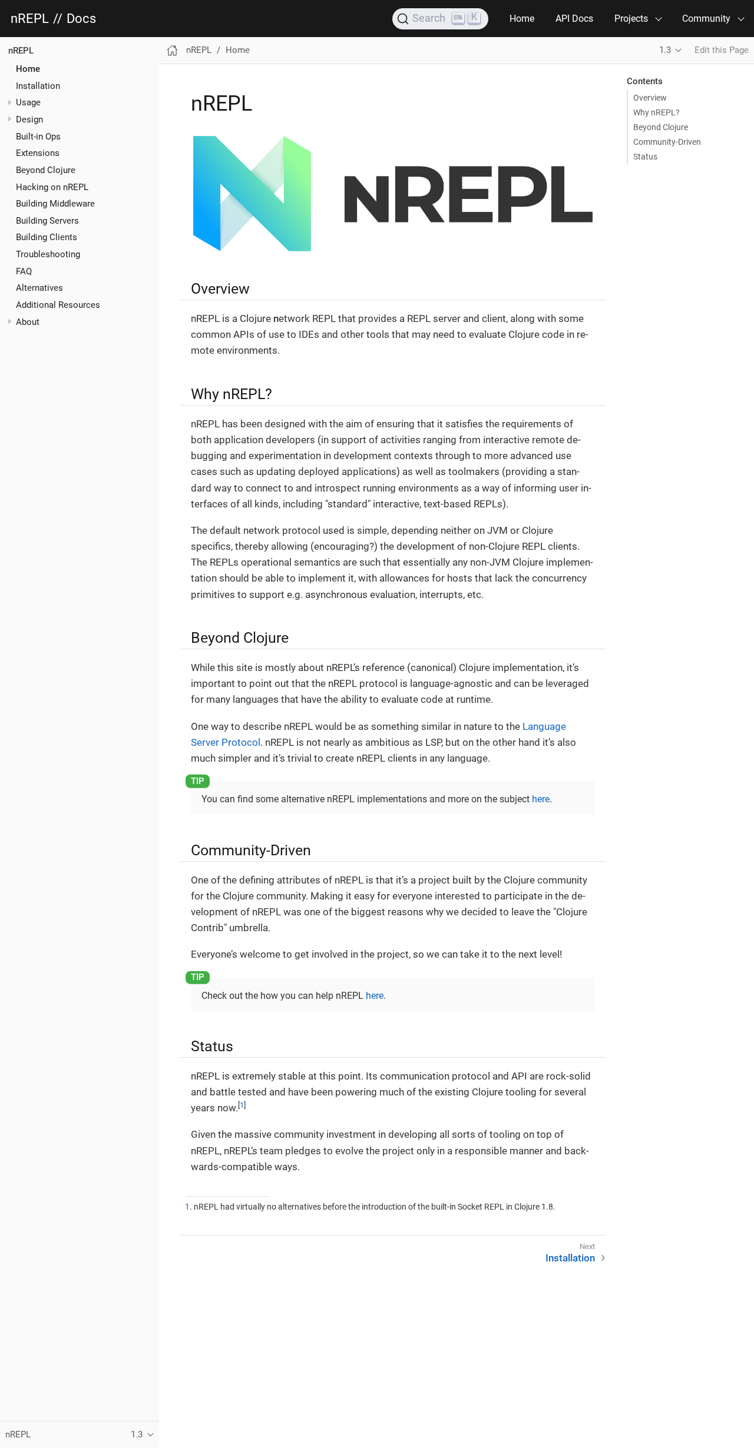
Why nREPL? (656, 112)
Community (706, 18)
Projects (631, 18)
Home (522, 18)
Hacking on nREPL (52, 186)
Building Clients (46, 237)
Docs (81, 18)
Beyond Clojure (45, 169)
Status (645, 156)
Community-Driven (667, 142)
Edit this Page (722, 50)
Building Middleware (55, 203)
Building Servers (47, 220)
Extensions (37, 153)
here (541, 799)
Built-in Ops (38, 136)
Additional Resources (58, 305)
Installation (38, 85)
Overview (650, 97)
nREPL (30, 18)
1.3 (665, 50)
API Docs (574, 18)
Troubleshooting (48, 254)
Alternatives (39, 288)
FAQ (24, 270)
